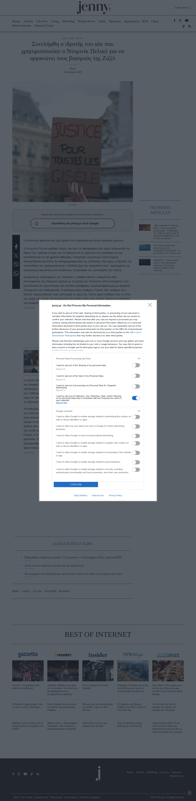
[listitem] (98, 358)
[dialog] (98, 400)
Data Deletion (80, 495)
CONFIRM (76, 484)
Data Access (98, 495)
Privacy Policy (115, 495)
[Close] (151, 306)
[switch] (136, 365)
